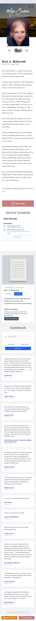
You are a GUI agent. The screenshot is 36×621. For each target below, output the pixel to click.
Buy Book (18, 294)
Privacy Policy (13, 613)
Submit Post (18, 348)
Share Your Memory (11, 318)
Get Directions (17, 236)
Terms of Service (23, 613)
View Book (9, 294)
